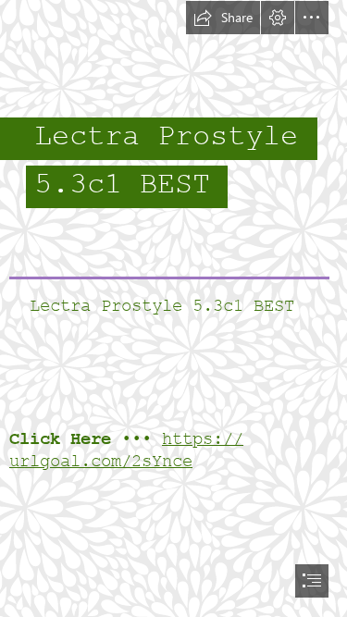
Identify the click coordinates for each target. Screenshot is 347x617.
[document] (173, 308)
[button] (223, 17)
